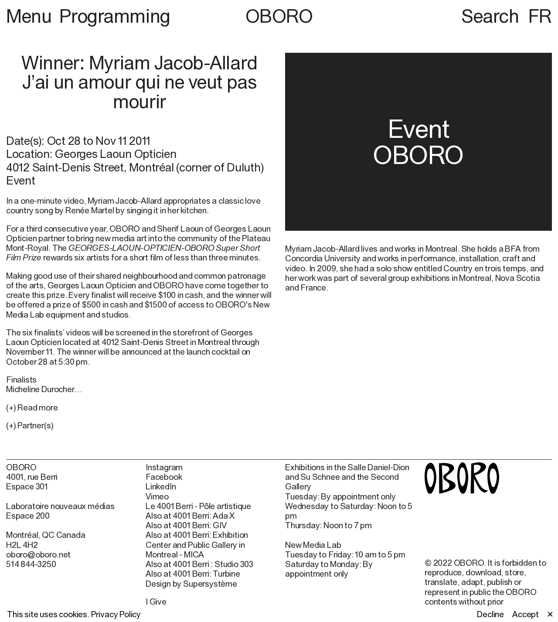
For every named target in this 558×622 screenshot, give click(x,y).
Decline (490, 614)
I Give (156, 601)
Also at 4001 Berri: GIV (186, 525)
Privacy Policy (116, 614)
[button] (139, 425)
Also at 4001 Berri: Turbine (193, 573)
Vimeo (157, 496)
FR (540, 16)
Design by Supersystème (191, 583)
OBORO (279, 16)
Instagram (164, 467)
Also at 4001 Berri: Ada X (190, 515)
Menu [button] (31, 16)
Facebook (164, 477)
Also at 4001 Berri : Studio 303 (199, 564)
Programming (114, 16)
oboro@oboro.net (38, 554)
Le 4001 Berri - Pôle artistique (198, 506)
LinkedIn (161, 486)
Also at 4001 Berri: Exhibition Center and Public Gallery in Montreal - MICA (197, 544)
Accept (525, 614)
